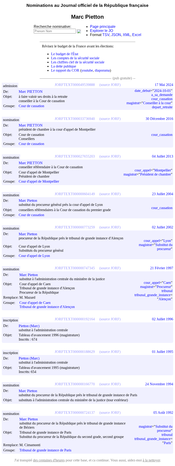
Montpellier (162, 170)
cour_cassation (161, 99)
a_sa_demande (161, 95)
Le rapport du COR (65, 70)
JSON (116, 35)
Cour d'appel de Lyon (34, 256)
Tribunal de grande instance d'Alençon (47, 307)
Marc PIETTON (31, 91)
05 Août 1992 (163, 412)
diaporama (102, 70)
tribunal (167, 291)
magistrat (132, 103)
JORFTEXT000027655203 (75, 156)
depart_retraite (162, 107)
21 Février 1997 (161, 268)
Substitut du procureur (163, 247)
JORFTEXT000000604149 (75, 194)
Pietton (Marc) (29, 326)
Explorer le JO (101, 31)
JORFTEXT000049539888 (75, 85)
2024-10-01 (162, 91)
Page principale (103, 26)
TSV (105, 35)
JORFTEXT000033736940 (75, 119)
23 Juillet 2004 (162, 194)
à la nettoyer (151, 460)
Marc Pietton (28, 200)
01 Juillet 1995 (162, 352)
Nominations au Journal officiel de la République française (87, 5)
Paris (167, 443)
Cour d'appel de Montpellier (39, 182)
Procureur (164, 287)
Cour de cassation (31, 106)
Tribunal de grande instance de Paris (45, 450)
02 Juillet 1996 (162, 319)
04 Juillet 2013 (162, 156)
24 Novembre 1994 (159, 384)
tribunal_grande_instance (152, 295)
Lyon (167, 241)
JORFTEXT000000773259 (75, 227)
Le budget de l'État (64, 54)
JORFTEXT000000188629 (75, 352)
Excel (136, 35)
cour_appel (143, 170)
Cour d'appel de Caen (35, 303)
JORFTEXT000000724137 (75, 412)
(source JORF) (110, 85)
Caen (167, 283)
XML (126, 35)
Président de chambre (155, 174)
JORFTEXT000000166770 (75, 384)
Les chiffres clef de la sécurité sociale (77, 62)
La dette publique (63, 66)
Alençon (165, 299)
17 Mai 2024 (164, 85)
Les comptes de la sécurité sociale (75, 58)
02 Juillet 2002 (162, 227)
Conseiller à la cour (157, 103)
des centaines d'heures (49, 460)
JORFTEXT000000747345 (75, 268)
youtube (87, 70)
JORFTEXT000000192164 (75, 319)
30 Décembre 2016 (159, 119)
